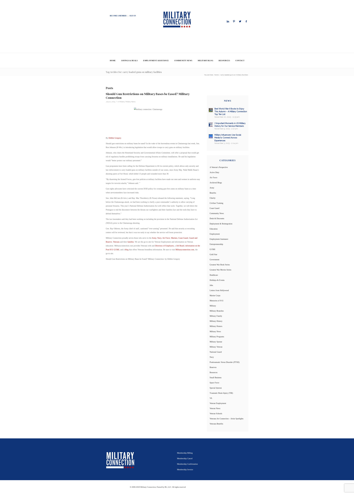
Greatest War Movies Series (220, 270)
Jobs (211, 285)
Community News (217, 213)
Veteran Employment (218, 403)
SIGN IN (132, 16)
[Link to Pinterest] (234, 21)
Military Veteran (216, 347)
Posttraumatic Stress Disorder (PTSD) (225, 362)
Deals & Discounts (217, 218)
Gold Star (213, 254)
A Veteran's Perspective (219, 167)
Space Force (214, 383)
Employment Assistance (219, 239)
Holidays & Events (217, 280)
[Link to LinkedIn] (228, 21)
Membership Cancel (184, 458)
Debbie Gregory (115, 138)
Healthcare (214, 275)
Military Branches (217, 311)
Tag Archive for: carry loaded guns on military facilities (134, 72)
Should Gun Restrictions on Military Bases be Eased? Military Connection (147, 95)
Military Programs (217, 337)
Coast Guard (183, 238)
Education (214, 229)
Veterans (116, 242)
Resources (213, 372)
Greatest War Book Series (220, 265)
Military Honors (216, 326)
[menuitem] (112, 60)
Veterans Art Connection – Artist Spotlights (226, 419)
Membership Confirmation (187, 464)
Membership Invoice (185, 470)
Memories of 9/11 (216, 301)
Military (122, 102)
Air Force (166, 238)
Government (214, 260)
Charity (212, 198)
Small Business (215, 378)
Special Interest (216, 388)
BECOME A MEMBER (118, 16)
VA (211, 398)
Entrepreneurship (216, 244)
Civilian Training (216, 203)
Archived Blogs (216, 183)
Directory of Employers (164, 246)
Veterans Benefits (216, 424)
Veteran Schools (216, 414)
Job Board (180, 246)
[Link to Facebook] (246, 21)
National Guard (216, 352)
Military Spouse (216, 342)
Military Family (216, 316)
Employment (215, 234)
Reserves (213, 367)
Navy (159, 238)
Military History (216, 321)
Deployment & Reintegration (221, 224)
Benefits (213, 193)
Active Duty (214, 172)
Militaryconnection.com (184, 250)
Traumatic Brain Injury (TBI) (221, 393)
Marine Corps (215, 296)
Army (154, 238)
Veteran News (215, 408)
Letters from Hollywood (219, 290)
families (130, 242)
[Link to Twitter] (240, 21)
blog (126, 250)
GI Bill (212, 249)
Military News (130, 102)
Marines (174, 238)
